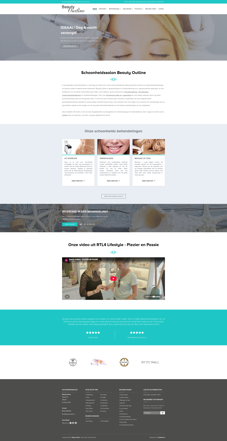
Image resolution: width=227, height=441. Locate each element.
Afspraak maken (150, 9)
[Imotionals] (128, 362)
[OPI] (153, 362)
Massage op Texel (125, 400)
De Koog (103, 411)
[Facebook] (70, 423)
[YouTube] (75, 423)
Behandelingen (114, 9)
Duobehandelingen (125, 416)
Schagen (88, 405)
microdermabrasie (130, 92)
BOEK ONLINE (70, 224)
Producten (138, 9)
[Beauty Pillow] (76, 362)
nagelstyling (127, 95)
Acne (121, 411)
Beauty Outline (76, 437)
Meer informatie (70, 46)
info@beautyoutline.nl (141, 1)
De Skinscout (124, 414)
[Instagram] (73, 423)
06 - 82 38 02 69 (158, 1)
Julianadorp (104, 405)
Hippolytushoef (90, 400)
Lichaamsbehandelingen (127, 425)
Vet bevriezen (124, 394)
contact (64, 115)
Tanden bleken (124, 397)
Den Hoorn (89, 411)
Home (95, 9)
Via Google (89, 421)
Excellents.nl (161, 437)
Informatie (102, 9)
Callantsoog (89, 394)
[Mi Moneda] (102, 362)
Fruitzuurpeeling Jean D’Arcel (128, 419)
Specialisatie (127, 9)
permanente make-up (114, 95)
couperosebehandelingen (71, 95)
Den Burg (103, 394)
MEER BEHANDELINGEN (113, 196)
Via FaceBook (105, 421)
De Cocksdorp (105, 408)
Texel (87, 397)
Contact (161, 9)
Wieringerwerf (90, 403)
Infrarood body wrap (125, 405)
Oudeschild (104, 403)
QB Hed (122, 403)
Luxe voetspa (124, 408)
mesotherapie (143, 92)
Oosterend (104, 400)
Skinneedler (123, 422)
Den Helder (89, 408)
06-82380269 (66, 411)
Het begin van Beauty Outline (152, 394)
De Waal (103, 397)
